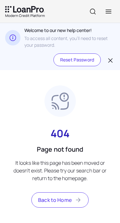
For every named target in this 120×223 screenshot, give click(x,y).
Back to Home (55, 199)
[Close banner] (110, 60)
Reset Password (77, 60)
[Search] (93, 11)
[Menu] (108, 11)
